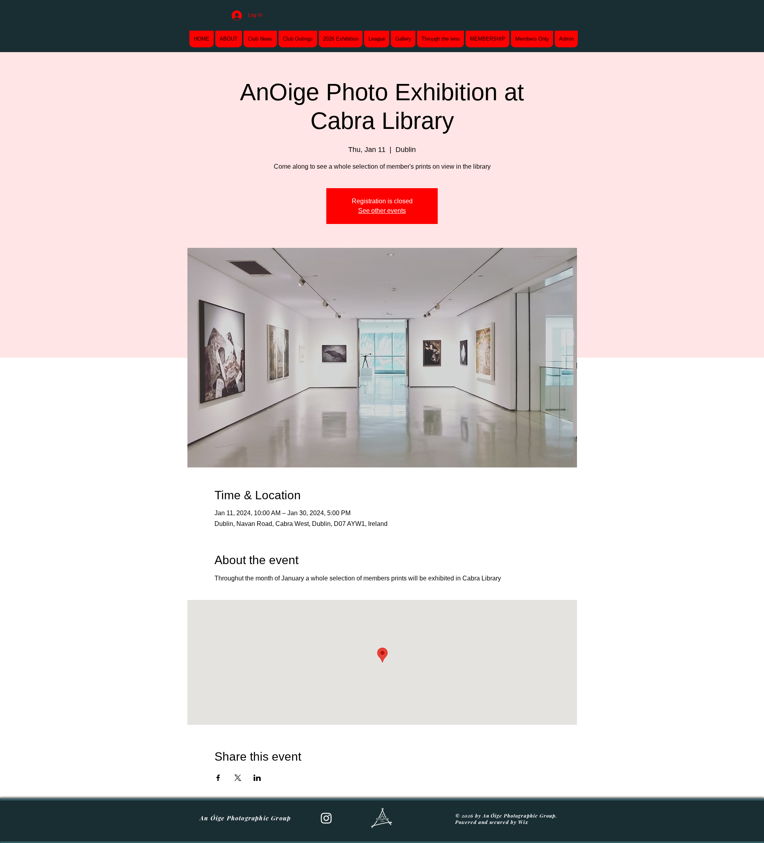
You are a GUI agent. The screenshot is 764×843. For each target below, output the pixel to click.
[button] (341, 39)
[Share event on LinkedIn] (257, 778)
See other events (382, 210)
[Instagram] (326, 818)
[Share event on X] (238, 778)
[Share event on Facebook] (218, 778)
